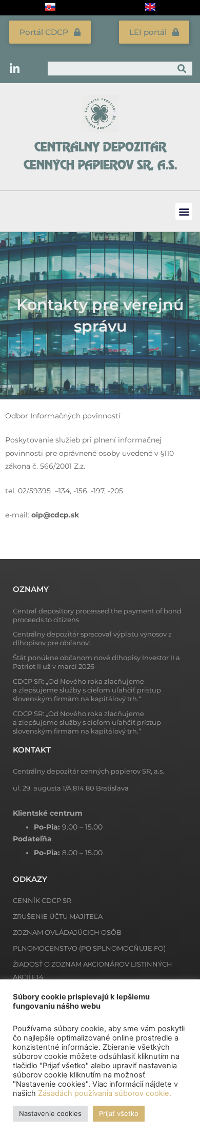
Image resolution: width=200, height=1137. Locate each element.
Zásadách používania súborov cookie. (104, 1093)
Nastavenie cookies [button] (50, 1113)
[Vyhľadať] (182, 68)
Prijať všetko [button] (118, 1113)
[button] (183, 211)
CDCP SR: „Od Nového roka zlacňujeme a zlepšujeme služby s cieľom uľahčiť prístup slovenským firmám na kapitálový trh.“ (87, 690)
